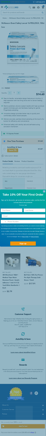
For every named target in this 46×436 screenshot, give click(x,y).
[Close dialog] (44, 191)
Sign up (23, 243)
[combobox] (4, 221)
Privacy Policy (25, 236)
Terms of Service (35, 236)
